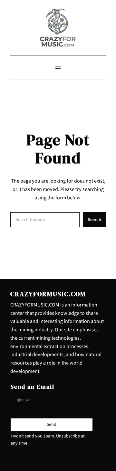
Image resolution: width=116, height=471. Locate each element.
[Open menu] (58, 67)
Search (94, 219)
